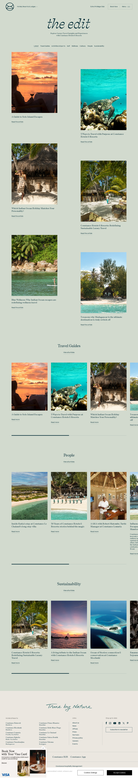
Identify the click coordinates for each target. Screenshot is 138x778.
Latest (36, 46)
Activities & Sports (58, 46)
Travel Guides (45, 46)
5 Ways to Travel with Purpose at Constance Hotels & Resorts (67, 415)
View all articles (68, 352)
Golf (68, 46)
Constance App (78, 757)
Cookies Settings (90, 773)
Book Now (114, 7)
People (90, 46)
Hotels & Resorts (12, 718)
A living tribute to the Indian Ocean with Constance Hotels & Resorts (68, 653)
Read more (16, 420)
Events (75, 744)
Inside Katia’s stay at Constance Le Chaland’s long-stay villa (29, 525)
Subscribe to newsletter (119, 730)
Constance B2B (60, 757)
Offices (75, 729)
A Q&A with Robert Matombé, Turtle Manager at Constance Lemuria (108, 525)
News (74, 726)
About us (75, 723)
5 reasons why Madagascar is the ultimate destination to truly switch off (101, 318)
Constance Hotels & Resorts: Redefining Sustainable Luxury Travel (101, 226)
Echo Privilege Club (97, 7)
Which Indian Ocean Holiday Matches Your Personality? (104, 415)
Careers (75, 741)
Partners (75, 735)
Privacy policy (77, 738)
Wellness (75, 46)
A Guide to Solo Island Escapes (27, 116)
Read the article (17, 122)
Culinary (83, 46)
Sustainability (99, 46)
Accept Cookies (119, 773)
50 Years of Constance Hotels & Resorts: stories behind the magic (67, 525)
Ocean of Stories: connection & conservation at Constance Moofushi (105, 655)
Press (74, 732)
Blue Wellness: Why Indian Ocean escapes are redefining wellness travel (34, 301)
